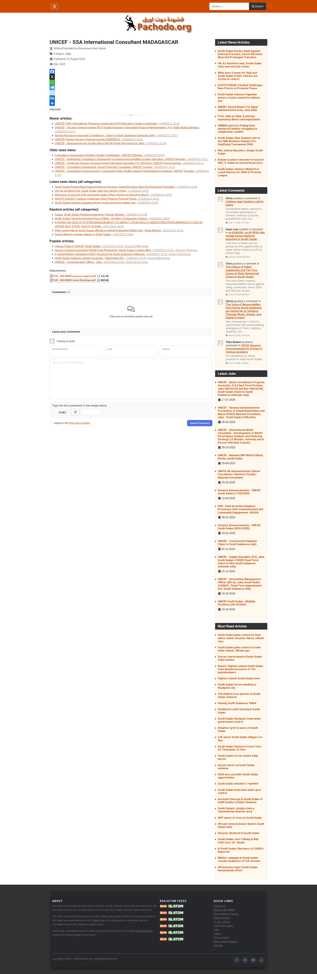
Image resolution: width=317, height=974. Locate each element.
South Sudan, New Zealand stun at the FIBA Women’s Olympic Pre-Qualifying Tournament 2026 (239, 141)
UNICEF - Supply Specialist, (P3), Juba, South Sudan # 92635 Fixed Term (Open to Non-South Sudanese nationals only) (241, 561)
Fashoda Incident (143, 930)
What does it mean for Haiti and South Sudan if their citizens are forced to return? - (113, 194)
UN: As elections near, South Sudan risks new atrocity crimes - (102, 190)
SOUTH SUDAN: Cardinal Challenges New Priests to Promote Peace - (107, 198)
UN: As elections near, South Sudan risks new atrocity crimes (240, 65)
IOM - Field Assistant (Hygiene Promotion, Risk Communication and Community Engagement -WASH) (240, 509)
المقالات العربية (222, 921)
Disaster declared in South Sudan (238, 833)
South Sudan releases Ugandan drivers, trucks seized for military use (239, 97)
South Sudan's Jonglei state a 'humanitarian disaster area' (236, 810)
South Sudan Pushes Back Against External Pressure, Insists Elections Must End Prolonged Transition (240, 54)
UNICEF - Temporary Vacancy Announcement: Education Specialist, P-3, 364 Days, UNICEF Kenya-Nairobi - (129, 163)
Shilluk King (98, 920)
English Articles (222, 917)
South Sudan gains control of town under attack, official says (239, 649)
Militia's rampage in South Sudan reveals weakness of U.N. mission (239, 859)
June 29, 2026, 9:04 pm (239, 257)
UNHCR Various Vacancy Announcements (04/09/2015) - (99, 139)
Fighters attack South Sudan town (239, 678)
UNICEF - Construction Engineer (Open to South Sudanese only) (237, 543)
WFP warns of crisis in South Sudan (240, 817)
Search (259, 6)
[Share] (131, 103)
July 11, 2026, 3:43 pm (238, 222)
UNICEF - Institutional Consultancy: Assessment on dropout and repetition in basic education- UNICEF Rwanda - (131, 159)
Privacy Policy (221, 937)
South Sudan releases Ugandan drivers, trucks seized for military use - (106, 202)
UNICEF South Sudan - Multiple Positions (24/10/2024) (236, 603)
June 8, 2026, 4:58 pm (238, 363)
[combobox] (229, 6)
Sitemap (218, 945)
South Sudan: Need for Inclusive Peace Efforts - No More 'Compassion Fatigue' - (112, 218)
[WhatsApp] (131, 82)
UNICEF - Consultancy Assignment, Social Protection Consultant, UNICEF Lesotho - (115, 167)
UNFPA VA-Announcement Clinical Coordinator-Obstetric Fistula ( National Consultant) (239, 474)
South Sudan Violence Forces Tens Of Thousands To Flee (239, 748)
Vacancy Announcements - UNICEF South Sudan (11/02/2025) (239, 492)
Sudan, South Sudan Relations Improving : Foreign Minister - (101, 214)
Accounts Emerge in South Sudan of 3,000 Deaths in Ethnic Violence (240, 801)
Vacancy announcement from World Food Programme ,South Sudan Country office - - (126, 250)
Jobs (68, 53)
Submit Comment (200, 423)
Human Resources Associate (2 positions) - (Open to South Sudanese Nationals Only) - (116, 135)
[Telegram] (131, 87)
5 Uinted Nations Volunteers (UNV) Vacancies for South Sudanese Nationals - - (123, 254)
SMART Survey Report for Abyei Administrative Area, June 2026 (238, 108)
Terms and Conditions (225, 941)
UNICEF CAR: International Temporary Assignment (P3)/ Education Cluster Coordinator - (117, 123)
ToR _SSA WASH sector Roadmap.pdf (74, 280)
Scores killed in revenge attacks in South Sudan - (94, 234)
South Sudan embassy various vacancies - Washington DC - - (112, 258)
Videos (217, 933)
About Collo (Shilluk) (224, 909)
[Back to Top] (311, 967)
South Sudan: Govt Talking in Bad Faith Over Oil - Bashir (238, 841)
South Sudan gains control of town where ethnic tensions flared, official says (241, 638)
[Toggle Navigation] (54, 6)
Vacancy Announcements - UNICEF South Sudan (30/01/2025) (239, 527)
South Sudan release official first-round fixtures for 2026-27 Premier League (240, 172)
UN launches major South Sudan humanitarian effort (237, 869)
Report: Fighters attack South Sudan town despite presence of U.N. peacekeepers (240, 669)
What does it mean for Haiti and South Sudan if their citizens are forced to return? (238, 76)
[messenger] (131, 92)
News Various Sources (226, 913)
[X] (131, 76)
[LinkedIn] (131, 98)
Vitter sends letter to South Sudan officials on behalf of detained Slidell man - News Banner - (119, 230)
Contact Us (220, 905)
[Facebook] (131, 71)
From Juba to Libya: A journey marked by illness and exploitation (239, 118)
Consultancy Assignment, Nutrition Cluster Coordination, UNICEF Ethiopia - (109, 155)
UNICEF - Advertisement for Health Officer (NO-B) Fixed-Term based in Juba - (110, 143)
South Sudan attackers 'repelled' (238, 783)
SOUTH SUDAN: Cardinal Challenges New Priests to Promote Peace (240, 87)
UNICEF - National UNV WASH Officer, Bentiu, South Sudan (241, 457)
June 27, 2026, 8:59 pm (238, 294)
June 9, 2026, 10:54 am (239, 335)
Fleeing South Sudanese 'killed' (237, 703)
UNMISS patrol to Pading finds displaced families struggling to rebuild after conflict (237, 128)
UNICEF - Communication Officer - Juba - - (101, 262)
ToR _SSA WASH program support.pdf (74, 276)
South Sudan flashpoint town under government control (239, 720)
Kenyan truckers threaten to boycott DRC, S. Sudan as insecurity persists (241, 161)
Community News (223, 925)
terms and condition (79, 422)
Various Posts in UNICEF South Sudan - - (101, 246)
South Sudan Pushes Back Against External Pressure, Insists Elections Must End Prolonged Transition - (126, 187)
